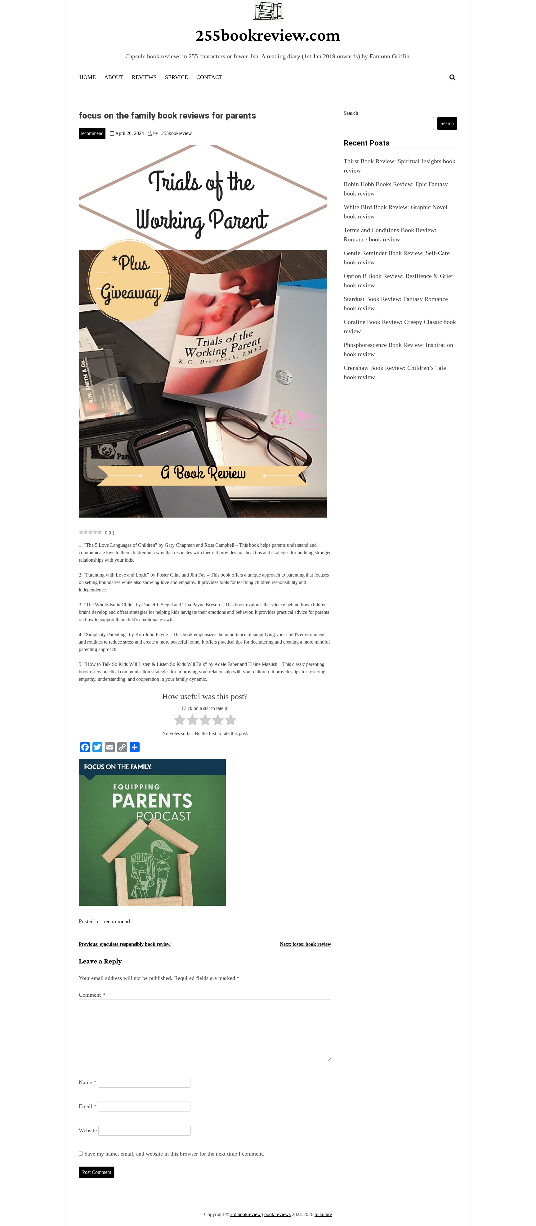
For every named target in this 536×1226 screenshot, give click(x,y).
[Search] (452, 77)
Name (87, 1082)
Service (176, 77)
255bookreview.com (268, 34)
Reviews (144, 77)
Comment (92, 995)
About (113, 77)
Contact (209, 77)
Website (88, 1130)
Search (351, 113)
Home (87, 77)
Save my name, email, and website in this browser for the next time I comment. (174, 1154)
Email (87, 1106)
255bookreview (176, 133)
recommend (92, 133)
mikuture (323, 1214)
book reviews (277, 1214)
